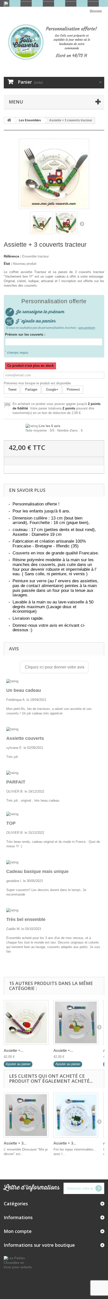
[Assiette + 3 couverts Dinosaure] (75, 1022)
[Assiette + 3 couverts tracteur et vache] (41, 223)
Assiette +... (13, 1050)
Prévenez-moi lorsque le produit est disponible (37, 383)
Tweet (12, 389)
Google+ (51, 389)
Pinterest (73, 389)
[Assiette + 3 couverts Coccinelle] (26, 1022)
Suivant (81, 223)
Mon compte (18, 1231)
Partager (30, 389)
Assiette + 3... (15, 1143)
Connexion (96, 11)
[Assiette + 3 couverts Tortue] (75, 1115)
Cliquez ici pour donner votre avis (54, 667)
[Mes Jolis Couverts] (54, 42)
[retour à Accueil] (9, 120)
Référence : (12, 256)
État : (8, 264)
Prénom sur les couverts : (25, 334)
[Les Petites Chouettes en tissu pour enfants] (18, 1263)
